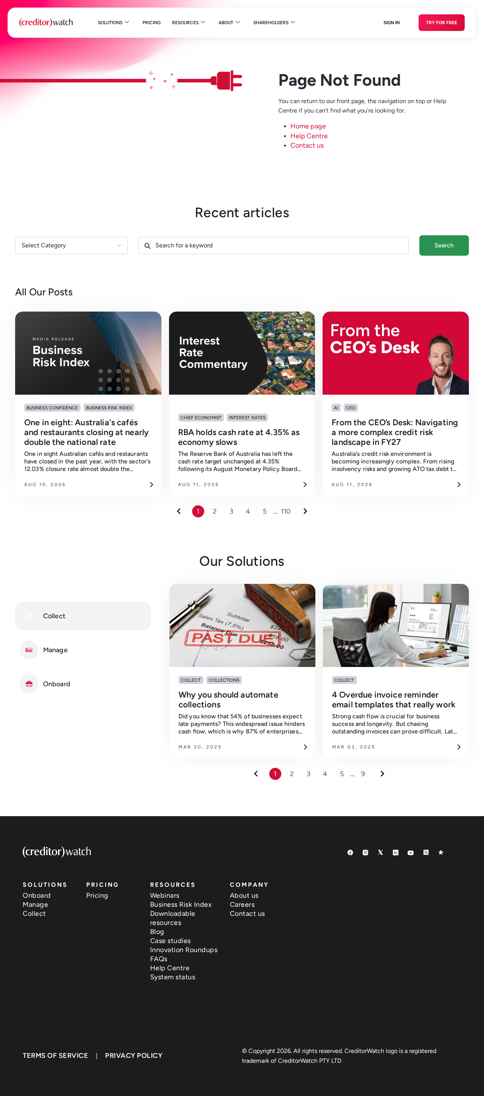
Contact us (307, 145)
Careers (242, 904)
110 (286, 511)
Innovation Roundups (184, 950)
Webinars (165, 895)
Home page (308, 126)
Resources (185, 22)
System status (172, 977)
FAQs (159, 959)
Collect (34, 913)
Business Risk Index (181, 904)
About (226, 22)
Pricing (152, 22)
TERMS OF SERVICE (55, 1055)
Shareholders (271, 22)
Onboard (37, 895)
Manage (35, 904)
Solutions (110, 22)
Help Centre (309, 136)
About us (244, 895)
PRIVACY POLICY (133, 1055)
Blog (157, 932)
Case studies (170, 941)
